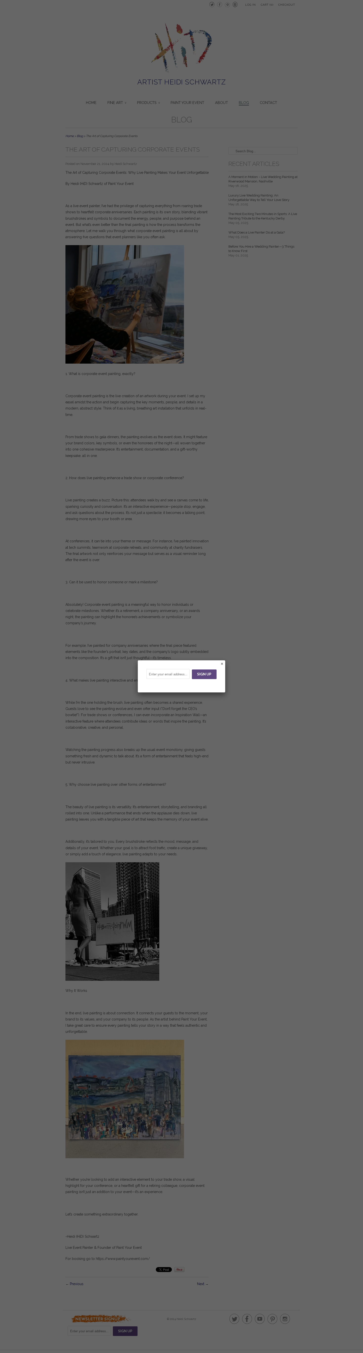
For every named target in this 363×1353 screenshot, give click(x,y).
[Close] (221, 663)
